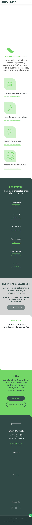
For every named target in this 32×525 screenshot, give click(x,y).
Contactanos (16, 398)
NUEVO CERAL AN (8, 352)
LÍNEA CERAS (16, 215)
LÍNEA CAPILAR (16, 202)
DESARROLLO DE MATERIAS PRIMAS (15, 93)
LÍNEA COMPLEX (16, 227)
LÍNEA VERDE (16, 264)
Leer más (5, 362)
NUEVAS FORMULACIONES (12, 141)
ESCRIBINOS (16, 444)
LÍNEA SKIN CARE (16, 251)
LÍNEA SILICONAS (16, 239)
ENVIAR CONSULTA (16, 307)
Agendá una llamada (16, 404)
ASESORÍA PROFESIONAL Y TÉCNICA (16, 117)
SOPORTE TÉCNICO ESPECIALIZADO (16, 165)
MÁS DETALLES (16, 205)
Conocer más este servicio (12, 96)
